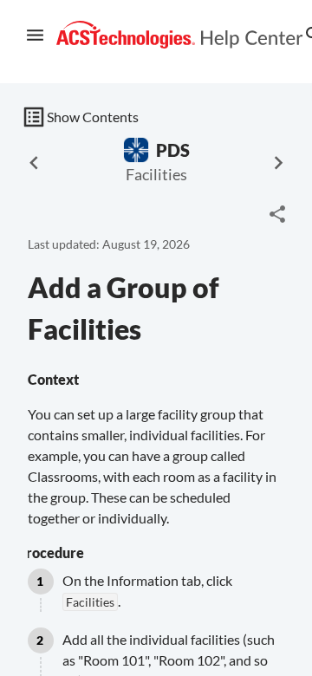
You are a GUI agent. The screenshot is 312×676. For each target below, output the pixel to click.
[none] (277, 214)
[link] (179, 35)
